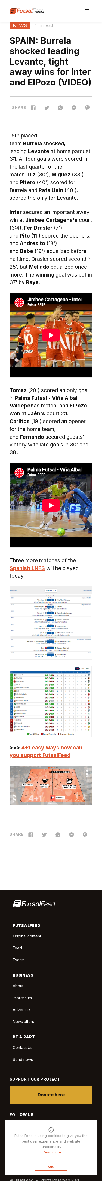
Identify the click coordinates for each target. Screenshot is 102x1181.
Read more (52, 1152)
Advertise (21, 1009)
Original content (27, 936)
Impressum (22, 997)
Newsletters (23, 1021)
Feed (17, 948)
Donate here (51, 1094)
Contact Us (22, 1047)
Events (19, 960)
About (18, 985)
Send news (23, 1059)
